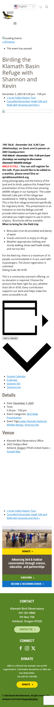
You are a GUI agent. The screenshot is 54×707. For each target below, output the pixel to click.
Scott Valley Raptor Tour (21, 97)
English (22, 6)
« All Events (8, 42)
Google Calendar (16, 376)
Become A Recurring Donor (26, 583)
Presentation (14, 417)
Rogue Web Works (30, 699)
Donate (26, 551)
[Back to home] (8, 15)
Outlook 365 (13, 383)
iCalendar (12, 380)
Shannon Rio (32, 425)
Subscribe (26, 577)
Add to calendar (10, 338)
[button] (46, 7)
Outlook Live (14, 387)
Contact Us (26, 629)
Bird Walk (32, 414)
